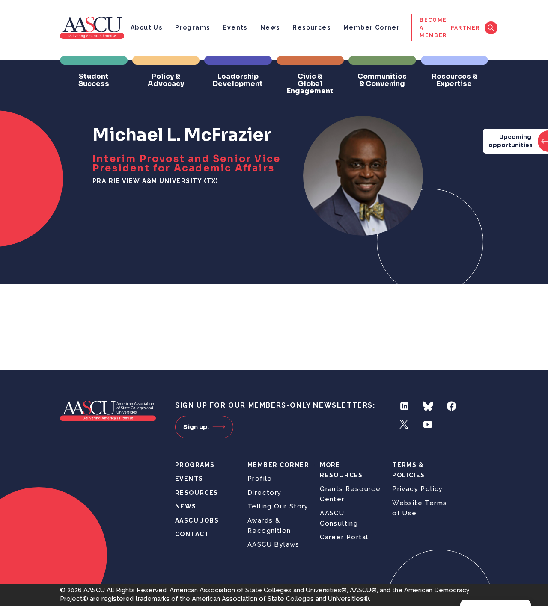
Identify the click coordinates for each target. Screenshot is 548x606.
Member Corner (371, 27)
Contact (192, 534)
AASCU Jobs (197, 520)
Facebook (451, 406)
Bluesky (428, 406)
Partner (465, 28)
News (270, 27)
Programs (192, 27)
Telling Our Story (278, 506)
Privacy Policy (417, 489)
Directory (264, 493)
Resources (311, 27)
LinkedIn (404, 406)
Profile (259, 478)
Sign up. (196, 427)
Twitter (404, 424)
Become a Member (433, 27)
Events (235, 27)
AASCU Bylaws (273, 544)
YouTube (428, 424)
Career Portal (344, 537)
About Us (146, 27)
